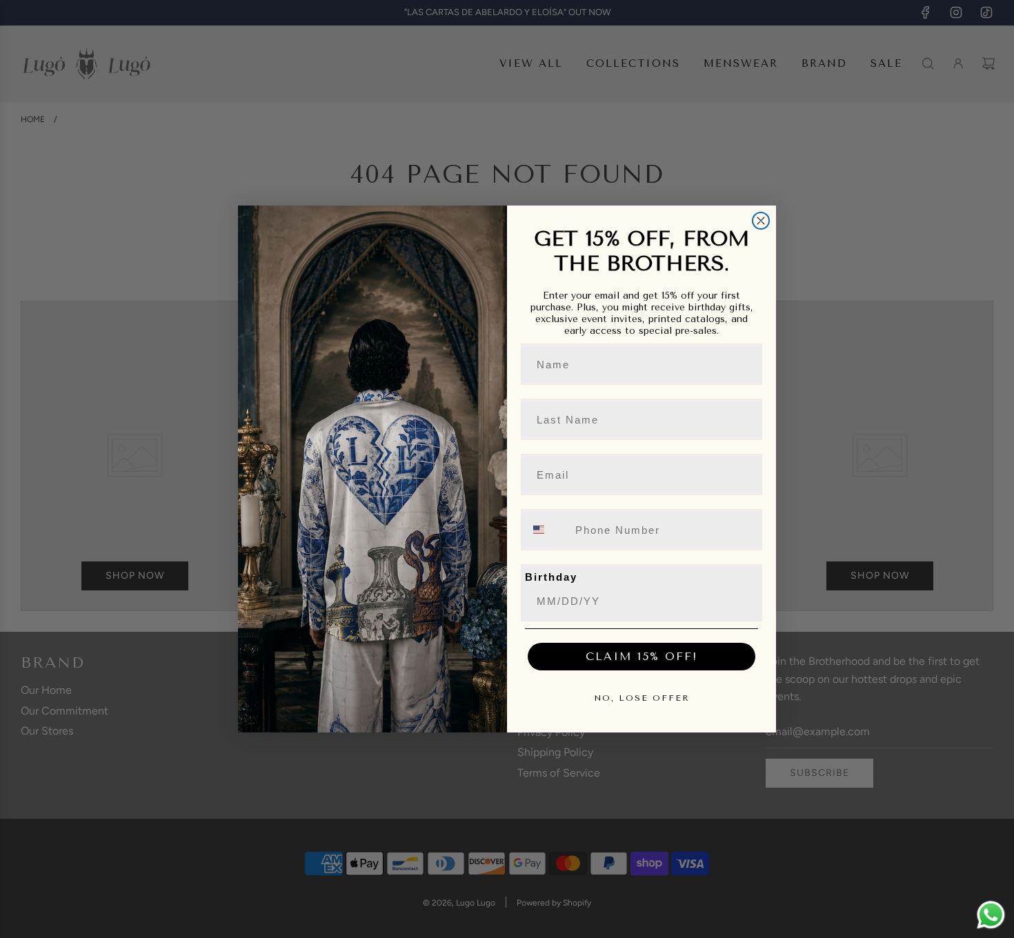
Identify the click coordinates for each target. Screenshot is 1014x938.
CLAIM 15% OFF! (641, 656)
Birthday (551, 577)
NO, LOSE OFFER (642, 698)
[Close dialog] (761, 220)
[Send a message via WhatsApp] (991, 915)
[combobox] (547, 530)
